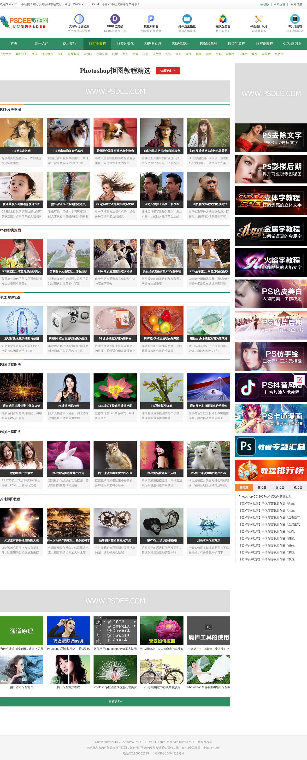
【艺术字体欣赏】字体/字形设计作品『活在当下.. (270, 517)
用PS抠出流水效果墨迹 (162, 540)
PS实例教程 (264, 43)
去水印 (87, 54)
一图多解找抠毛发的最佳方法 (208, 204)
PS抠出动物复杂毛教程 (68, 150)
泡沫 (168, 54)
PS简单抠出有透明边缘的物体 (68, 338)
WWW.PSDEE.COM (86, 4)
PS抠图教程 (97, 43)
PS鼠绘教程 (208, 43)
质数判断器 (151, 26)
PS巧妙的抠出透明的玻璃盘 (162, 338)
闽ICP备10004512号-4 (169, 753)
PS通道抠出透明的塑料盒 (115, 338)
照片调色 (73, 54)
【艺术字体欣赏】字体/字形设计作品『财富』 (268, 538)
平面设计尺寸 (259, 26)
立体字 (243, 54)
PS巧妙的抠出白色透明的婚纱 (208, 271)
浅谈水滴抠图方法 (208, 540)
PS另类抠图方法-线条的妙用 (162, 687)
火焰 (219, 54)
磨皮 (34, 54)
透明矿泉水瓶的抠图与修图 (21, 338)
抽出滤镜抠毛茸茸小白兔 (68, 473)
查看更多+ (115, 701)
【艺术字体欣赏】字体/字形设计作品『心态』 (268, 531)
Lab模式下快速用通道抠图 (115, 405)
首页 (14, 43)
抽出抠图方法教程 (68, 687)
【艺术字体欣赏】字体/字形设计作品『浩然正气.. (270, 524)
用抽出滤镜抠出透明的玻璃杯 (208, 338)
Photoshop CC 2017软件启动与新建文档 (265, 496)
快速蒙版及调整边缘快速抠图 (21, 204)
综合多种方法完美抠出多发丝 (115, 204)
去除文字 (6, 54)
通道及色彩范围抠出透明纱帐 (208, 405)
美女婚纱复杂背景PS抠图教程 (162, 271)
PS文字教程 (236, 43)
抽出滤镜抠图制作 (21, 687)
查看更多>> (167, 71)
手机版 (264, 4)
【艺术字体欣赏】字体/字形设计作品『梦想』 (268, 552)
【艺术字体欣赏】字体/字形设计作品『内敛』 (268, 503)
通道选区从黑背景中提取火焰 (21, 405)
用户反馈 (279, 4)
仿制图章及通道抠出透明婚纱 (68, 271)
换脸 (255, 54)
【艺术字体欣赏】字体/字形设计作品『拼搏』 (268, 545)
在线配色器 (223, 26)
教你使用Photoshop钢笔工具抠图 (115, 649)
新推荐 (244, 487)
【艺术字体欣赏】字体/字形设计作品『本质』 (268, 559)
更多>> (279, 54)
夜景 (145, 54)
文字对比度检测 (79, 26)
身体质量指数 (187, 26)
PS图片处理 (153, 43)
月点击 (280, 487)
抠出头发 (102, 54)
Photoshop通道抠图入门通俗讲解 (68, 649)
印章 (209, 54)
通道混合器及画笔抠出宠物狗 (115, 150)
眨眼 (115, 54)
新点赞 (262, 487)
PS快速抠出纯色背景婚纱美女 (21, 271)
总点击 (298, 487)
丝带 (188, 54)
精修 (198, 54)
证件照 (157, 54)
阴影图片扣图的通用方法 (115, 540)
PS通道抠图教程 (68, 405)
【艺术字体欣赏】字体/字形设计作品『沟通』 (268, 510)
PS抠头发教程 (21, 150)
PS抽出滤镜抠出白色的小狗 (208, 473)
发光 (125, 54)
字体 (135, 54)
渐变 (178, 54)
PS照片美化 (125, 43)
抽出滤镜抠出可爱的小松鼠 (115, 473)
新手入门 (41, 43)
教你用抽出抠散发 (21, 473)
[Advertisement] (116, 601)
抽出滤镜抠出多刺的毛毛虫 (68, 204)
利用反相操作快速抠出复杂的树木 (68, 540)
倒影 (60, 54)
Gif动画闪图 (292, 43)
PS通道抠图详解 (161, 405)
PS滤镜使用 (180, 43)
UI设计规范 (295, 26)
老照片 (266, 54)
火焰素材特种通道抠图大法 (21, 540)
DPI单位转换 (115, 26)
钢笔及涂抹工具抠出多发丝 (162, 204)
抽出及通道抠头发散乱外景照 (208, 150)
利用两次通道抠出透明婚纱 (115, 271)
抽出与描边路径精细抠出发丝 (162, 150)
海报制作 (47, 54)
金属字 (230, 54)
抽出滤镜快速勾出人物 (162, 473)
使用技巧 (69, 43)
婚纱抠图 (21, 54)
